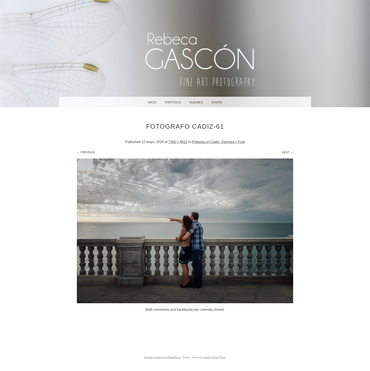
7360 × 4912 (177, 142)
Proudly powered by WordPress (162, 357)
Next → (287, 152)
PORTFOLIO (173, 102)
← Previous (86, 152)
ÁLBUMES (196, 102)
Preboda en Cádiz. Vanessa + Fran (218, 142)
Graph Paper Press (214, 357)
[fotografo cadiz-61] (185, 302)
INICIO (152, 102)
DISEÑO (217, 102)
